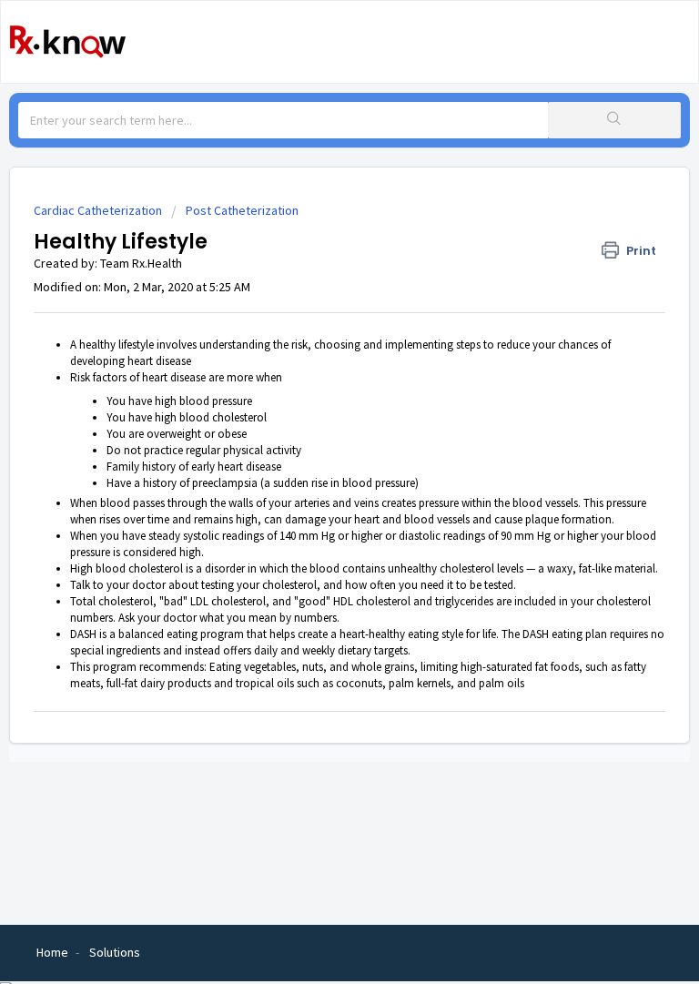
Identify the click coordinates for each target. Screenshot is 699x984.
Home (52, 952)
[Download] (315, 479)
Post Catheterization (242, 210)
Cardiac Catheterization (98, 210)
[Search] (614, 120)
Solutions (114, 952)
